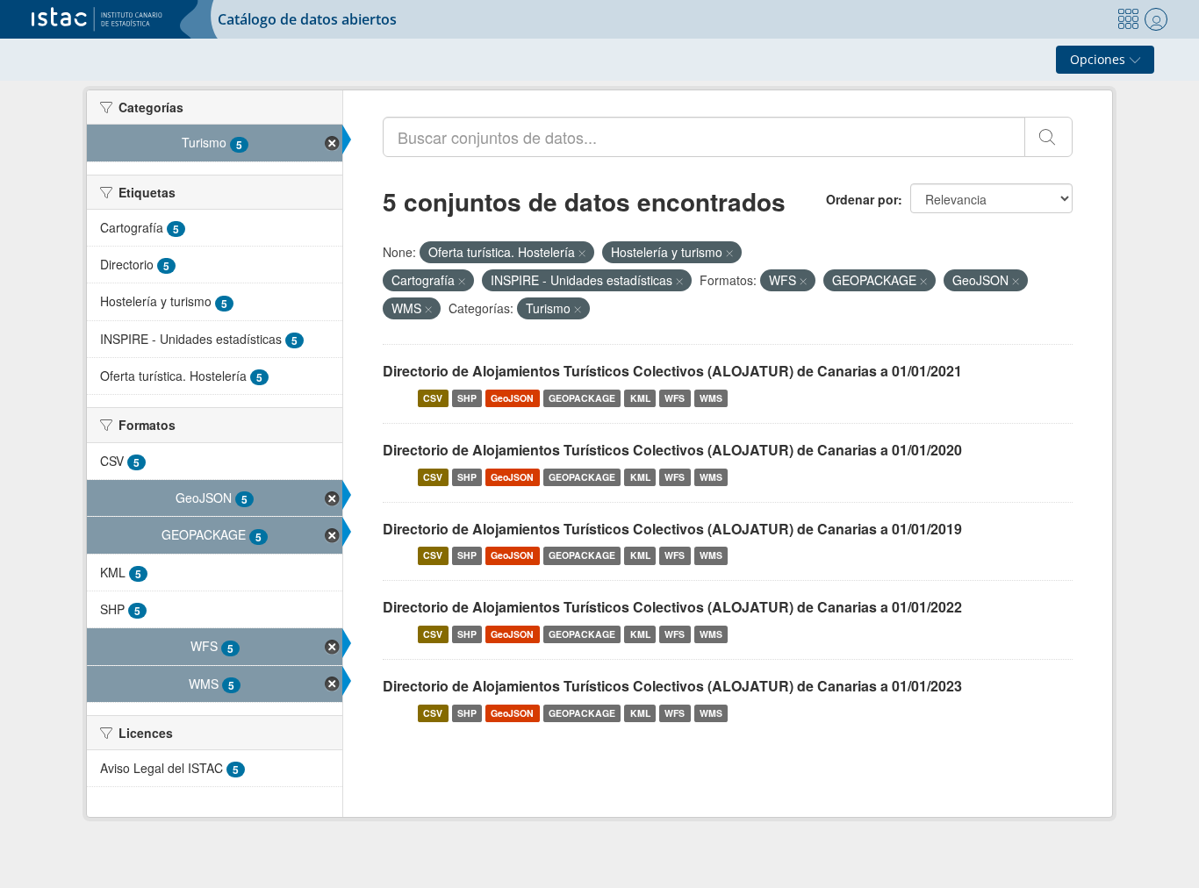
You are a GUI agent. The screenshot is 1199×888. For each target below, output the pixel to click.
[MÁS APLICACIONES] (1127, 19)
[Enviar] (1048, 137)
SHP (467, 398)
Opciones (1099, 59)
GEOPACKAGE (582, 398)
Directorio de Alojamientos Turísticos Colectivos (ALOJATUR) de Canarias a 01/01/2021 (672, 371)
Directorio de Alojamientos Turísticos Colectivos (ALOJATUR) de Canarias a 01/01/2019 (672, 529)
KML (640, 398)
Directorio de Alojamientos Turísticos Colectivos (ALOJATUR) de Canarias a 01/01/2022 (672, 607)
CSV (432, 398)
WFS (674, 398)
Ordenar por (862, 199)
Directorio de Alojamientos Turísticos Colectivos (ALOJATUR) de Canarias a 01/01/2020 (672, 450)
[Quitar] (581, 253)
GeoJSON (512, 398)
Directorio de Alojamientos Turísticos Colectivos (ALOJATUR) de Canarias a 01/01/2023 (672, 686)
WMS (711, 398)
